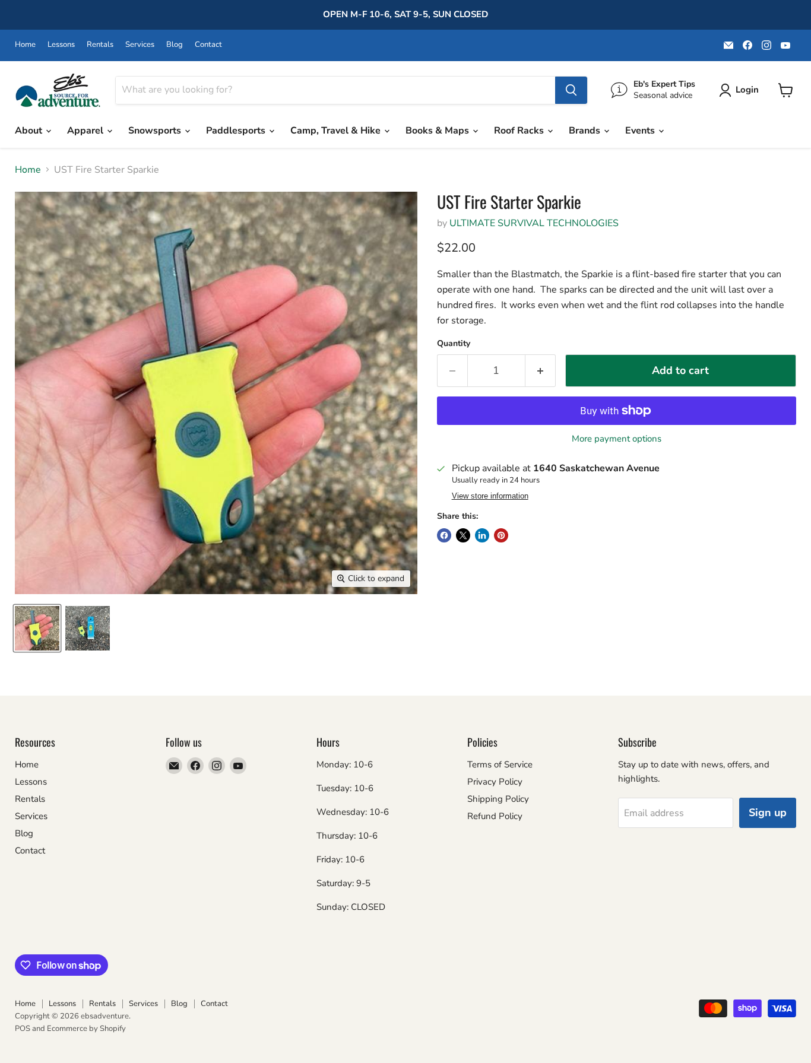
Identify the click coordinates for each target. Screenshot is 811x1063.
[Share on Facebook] (444, 535)
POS (22, 1028)
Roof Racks (520, 130)
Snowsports (155, 130)
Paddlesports (237, 130)
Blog (174, 44)
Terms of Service (500, 764)
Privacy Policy (494, 782)
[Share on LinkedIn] (482, 535)
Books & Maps (438, 130)
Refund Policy (494, 816)
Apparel (86, 130)
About (30, 130)
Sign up (768, 812)
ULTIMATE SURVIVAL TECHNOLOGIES (534, 223)
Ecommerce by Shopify (86, 1028)
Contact (208, 44)
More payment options (616, 439)
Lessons (61, 44)
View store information (490, 496)
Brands (586, 130)
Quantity (453, 343)
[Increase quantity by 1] (540, 370)
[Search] (571, 90)
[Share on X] (463, 535)
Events (641, 130)
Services (139, 44)
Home (25, 44)
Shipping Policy (498, 799)
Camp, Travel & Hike (336, 130)
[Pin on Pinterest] (501, 535)
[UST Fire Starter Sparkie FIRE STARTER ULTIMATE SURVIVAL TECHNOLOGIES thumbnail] (37, 628)
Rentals (100, 44)
